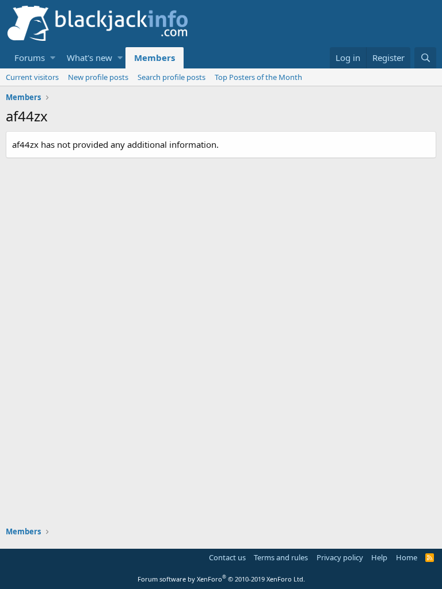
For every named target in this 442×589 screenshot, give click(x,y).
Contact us (227, 557)
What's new (89, 57)
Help (379, 557)
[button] (52, 57)
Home (406, 557)
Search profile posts (171, 77)
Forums (29, 57)
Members (154, 57)
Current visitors (32, 77)
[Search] (425, 57)
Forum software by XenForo (221, 579)
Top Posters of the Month (258, 77)
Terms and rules (281, 557)
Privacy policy (340, 557)
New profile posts (98, 77)
